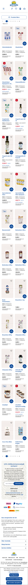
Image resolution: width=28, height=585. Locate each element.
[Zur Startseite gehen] (14, 4)
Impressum (4, 557)
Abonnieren (18, 483)
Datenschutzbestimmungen (13, 492)
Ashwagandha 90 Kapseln (20, 156)
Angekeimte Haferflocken (5, 119)
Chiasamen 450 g (7, 370)
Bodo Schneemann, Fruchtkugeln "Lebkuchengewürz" (7, 300)
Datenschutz (22, 557)
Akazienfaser (19, 47)
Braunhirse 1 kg (19, 300)
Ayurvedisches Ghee (6, 193)
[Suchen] (12, 8)
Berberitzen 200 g (7, 265)
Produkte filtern (15, 17)
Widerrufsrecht (11, 557)
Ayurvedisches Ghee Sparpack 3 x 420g (20, 194)
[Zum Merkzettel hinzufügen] (11, 28)
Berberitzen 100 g (20, 230)
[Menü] (3, 8)
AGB (22, 494)
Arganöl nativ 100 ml (20, 119)
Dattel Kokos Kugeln (19, 442)
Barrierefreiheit (9, 559)
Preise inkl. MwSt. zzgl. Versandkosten (6, 451)
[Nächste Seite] (17, 456)
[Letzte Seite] (19, 456)
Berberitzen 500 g (20, 265)
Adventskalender (7, 47)
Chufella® (5, 405)
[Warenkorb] (24, 8)
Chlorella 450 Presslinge (19, 370)
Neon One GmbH (17, 565)
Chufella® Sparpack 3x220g (20, 405)
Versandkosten (24, 562)
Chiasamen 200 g (20, 335)
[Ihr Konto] (20, 8)
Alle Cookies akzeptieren (14, 582)
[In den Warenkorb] (25, 43)
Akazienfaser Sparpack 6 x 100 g (7, 83)
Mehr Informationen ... (14, 572)
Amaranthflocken (20, 82)
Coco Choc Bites (7, 442)
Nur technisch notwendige (14, 578)
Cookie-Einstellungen (17, 559)
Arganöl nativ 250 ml (7, 156)
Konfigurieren (14, 575)
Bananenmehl (6, 230)
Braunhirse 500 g (7, 335)
